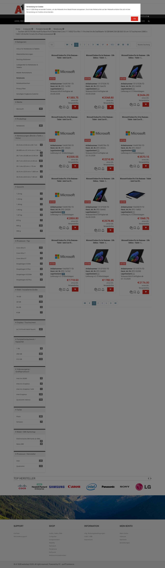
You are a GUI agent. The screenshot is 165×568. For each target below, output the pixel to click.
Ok (134, 19)
